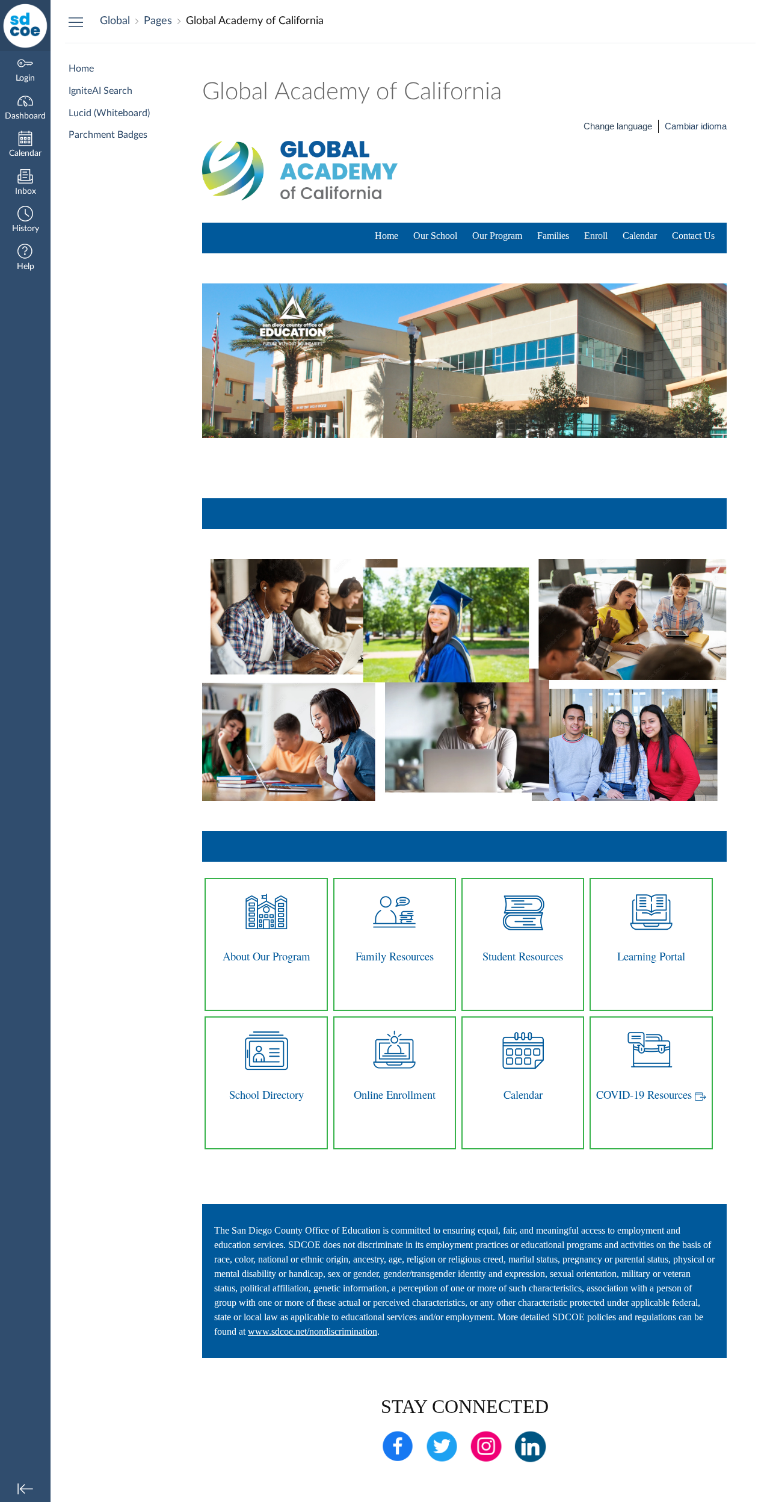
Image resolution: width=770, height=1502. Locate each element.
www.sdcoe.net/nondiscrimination (312, 1331)
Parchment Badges (108, 135)
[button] (25, 221)
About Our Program (266, 955)
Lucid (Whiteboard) (109, 113)
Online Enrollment (395, 1094)
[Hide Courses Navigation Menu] (76, 22)
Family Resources (395, 955)
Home (81, 68)
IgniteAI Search (100, 91)
